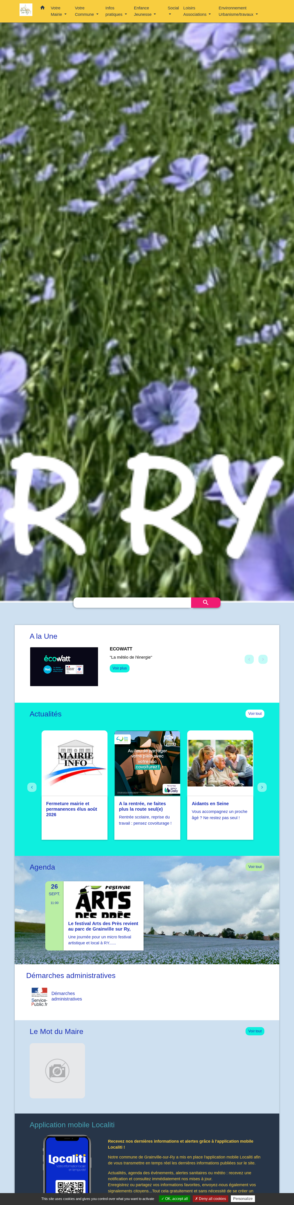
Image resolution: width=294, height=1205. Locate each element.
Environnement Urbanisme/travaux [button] (236, 11)
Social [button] (173, 8)
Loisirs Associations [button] (195, 11)
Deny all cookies (212, 1199)
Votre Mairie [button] (57, 11)
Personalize (243, 1199)
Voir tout (255, 718)
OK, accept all (176, 1199)
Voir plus (120, 674)
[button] (42, 8)
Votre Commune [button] (85, 11)
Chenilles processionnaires (140, 648)
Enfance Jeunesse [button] (143, 11)
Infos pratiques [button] (114, 11)
